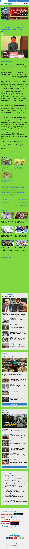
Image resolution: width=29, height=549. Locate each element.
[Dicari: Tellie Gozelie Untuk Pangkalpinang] (5, 399)
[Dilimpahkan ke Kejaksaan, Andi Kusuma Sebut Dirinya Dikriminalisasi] (7, 215)
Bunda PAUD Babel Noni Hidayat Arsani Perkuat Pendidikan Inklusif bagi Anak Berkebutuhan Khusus (20, 249)
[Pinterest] (12, 538)
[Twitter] (9, 538)
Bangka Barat (4, 25)
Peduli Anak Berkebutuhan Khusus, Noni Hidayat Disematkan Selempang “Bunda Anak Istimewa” (7, 249)
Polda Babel (13, 189)
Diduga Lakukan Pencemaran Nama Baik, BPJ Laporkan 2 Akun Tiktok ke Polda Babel (18, 333)
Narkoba (22, 187)
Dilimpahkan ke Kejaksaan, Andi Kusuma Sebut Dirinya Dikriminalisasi (7, 221)
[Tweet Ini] (18, 206)
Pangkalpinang (5, 189)
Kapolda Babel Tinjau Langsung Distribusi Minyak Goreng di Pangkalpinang (15, 477)
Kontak (7, 542)
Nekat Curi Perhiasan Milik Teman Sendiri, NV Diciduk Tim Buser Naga (18, 339)
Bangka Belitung (14, 187)
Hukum (22, 25)
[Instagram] (15, 538)
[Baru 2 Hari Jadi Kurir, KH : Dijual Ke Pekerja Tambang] (6, 162)
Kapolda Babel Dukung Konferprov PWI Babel (16, 501)
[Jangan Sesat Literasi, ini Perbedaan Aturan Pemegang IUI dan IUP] (5, 392)
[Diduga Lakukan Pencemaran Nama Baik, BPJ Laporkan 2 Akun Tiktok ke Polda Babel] (5, 333)
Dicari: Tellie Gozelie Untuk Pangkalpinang (16, 399)
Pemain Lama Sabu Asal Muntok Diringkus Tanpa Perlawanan (6, 180)
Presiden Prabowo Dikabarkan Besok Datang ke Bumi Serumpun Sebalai (18, 461)
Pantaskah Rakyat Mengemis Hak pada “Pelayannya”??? (18, 380)
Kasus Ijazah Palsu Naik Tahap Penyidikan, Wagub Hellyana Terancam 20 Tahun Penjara (17, 326)
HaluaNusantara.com (6, 61)
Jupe (5, 33)
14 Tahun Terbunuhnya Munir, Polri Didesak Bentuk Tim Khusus (15, 487)
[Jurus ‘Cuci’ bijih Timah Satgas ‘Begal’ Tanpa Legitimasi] (14, 365)
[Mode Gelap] (25, 4)
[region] (14, 13)
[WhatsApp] (20, 538)
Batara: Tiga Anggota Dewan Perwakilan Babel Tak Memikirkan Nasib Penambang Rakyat (18, 455)
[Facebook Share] (16, 206)
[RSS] (22, 538)
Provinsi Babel (5, 194)
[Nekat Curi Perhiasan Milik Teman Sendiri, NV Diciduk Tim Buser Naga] (5, 339)
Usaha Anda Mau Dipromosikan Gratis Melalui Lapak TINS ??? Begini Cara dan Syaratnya (16, 482)
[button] (12, 18)
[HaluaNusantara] (7, 3)
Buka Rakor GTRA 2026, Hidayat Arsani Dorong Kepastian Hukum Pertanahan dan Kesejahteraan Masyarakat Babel (21, 221)
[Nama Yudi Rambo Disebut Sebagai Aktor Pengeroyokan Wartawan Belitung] (5, 345)
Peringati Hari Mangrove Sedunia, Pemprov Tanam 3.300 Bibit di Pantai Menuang (7, 235)
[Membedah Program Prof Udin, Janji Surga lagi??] (5, 386)
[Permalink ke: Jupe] (2, 34)
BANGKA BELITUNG (12, 25)
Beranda (12, 542)
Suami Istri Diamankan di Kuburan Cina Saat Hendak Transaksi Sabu (19, 167)
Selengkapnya (14, 404)
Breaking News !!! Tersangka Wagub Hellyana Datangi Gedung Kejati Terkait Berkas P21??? (18, 320)
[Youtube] (17, 538)
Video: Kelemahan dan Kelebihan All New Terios (14, 497)
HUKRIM (18, 25)
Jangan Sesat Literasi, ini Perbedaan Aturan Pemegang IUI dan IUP (18, 392)
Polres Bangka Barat (7, 192)
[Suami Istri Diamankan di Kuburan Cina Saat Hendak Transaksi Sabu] (19, 162)
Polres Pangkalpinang (18, 192)
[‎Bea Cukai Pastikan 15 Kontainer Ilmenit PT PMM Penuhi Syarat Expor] (5, 436)
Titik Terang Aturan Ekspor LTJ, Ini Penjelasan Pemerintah (12, 431)
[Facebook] (7, 538)
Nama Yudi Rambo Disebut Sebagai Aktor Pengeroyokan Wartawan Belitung (17, 345)
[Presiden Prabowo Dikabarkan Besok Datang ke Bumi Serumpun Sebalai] (5, 461)
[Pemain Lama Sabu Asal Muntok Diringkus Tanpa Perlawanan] (6, 175)
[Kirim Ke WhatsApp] (27, 206)
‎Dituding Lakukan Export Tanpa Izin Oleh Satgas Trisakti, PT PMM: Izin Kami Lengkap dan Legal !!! (13, 315)
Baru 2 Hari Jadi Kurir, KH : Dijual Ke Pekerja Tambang (6, 167)
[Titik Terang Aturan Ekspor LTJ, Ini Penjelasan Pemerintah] (14, 421)
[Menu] (2, 3)
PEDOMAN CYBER (20, 542)
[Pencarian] (27, 4)
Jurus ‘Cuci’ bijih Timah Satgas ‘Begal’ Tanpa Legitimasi (12, 375)
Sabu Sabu (12, 194)
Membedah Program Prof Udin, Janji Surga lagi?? (17, 386)
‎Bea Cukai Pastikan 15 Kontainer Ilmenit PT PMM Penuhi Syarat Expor (18, 436)
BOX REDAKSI (15, 543)
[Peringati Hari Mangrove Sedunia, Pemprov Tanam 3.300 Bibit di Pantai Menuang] (7, 229)
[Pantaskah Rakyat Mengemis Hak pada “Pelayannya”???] (5, 380)
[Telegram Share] (24, 206)
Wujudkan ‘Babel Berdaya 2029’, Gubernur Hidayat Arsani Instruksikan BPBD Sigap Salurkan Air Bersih (21, 235)
